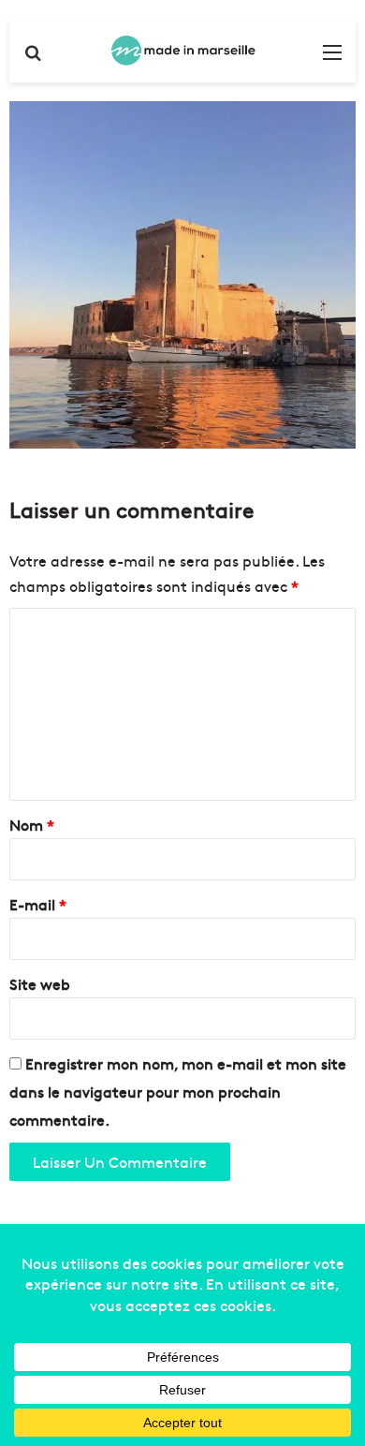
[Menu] (332, 58)
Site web (39, 983)
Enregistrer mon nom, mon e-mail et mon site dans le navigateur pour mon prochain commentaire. (177, 1091)
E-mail (37, 903)
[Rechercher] (32, 58)
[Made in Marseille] (182, 50)
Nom (31, 824)
